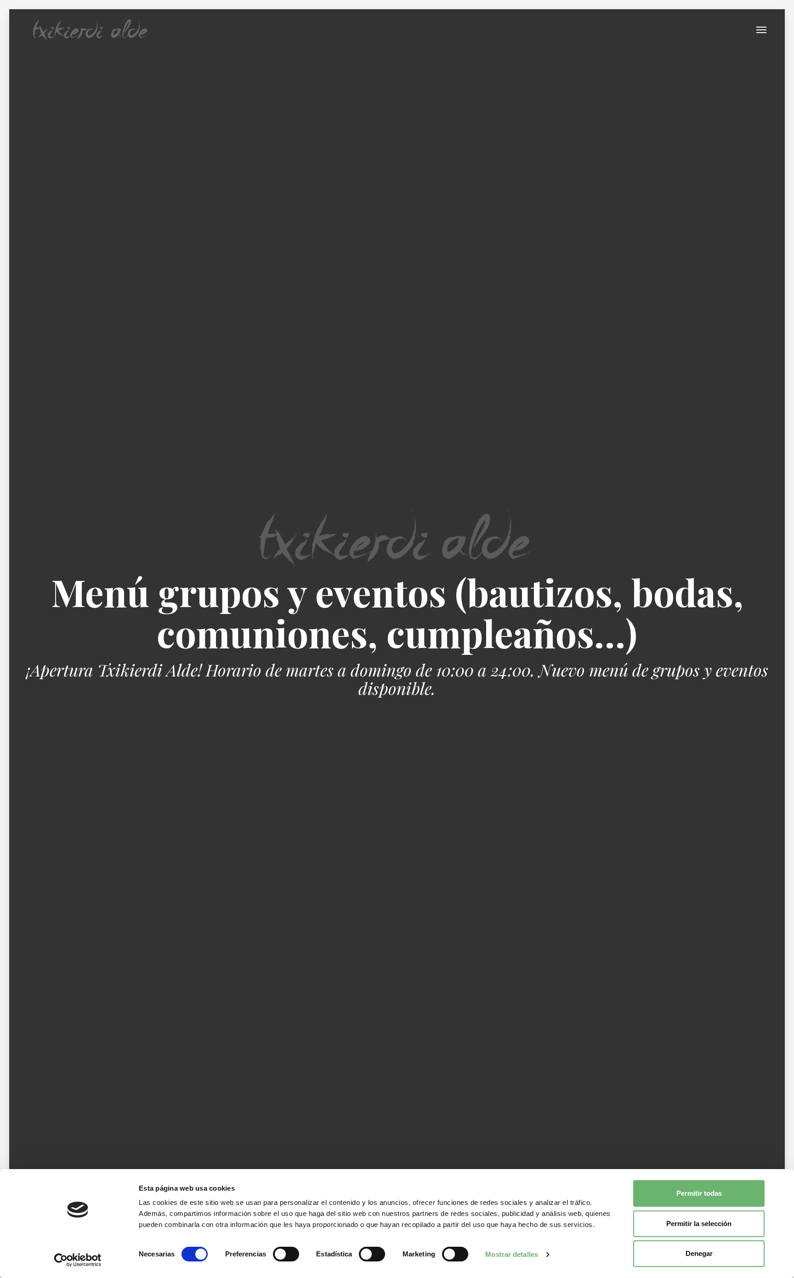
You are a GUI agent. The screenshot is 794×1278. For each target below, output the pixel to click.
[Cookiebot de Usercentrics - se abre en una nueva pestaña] (78, 1260)
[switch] (286, 1254)
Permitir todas (699, 1193)
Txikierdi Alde (91, 30)
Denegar (699, 1253)
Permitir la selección (699, 1223)
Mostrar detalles (511, 1254)
